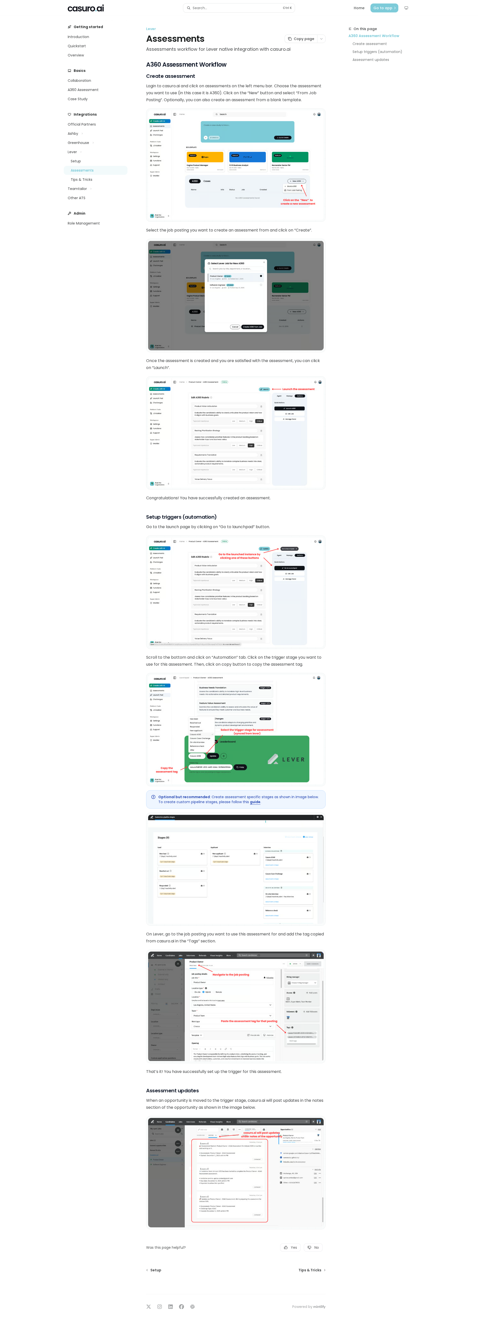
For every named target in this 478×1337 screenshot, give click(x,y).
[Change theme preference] (406, 8)
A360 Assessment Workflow (374, 35)
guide (255, 801)
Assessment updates (371, 59)
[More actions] (321, 39)
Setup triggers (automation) (377, 51)
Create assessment (370, 43)
